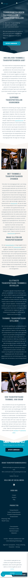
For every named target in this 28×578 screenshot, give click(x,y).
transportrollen (17, 247)
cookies (12, 569)
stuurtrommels (11, 233)
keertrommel (14, 203)
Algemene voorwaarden (9, 545)
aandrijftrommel (19, 120)
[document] (14, 564)
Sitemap (18, 547)
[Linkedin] (14, 485)
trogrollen (15, 430)
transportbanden (10, 245)
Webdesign (19, 541)
